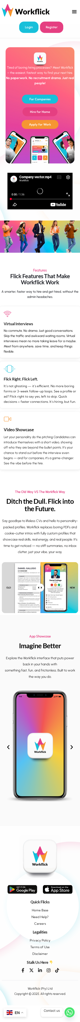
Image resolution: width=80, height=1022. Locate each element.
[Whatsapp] (70, 1012)
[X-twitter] (31, 970)
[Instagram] (48, 970)
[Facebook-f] (23, 970)
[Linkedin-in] (40, 970)
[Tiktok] (57, 970)
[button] (74, 11)
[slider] (40, 588)
